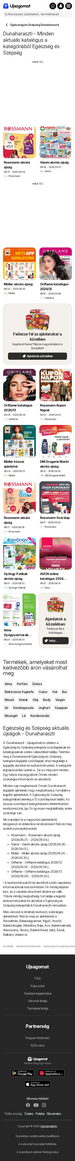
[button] (60, 6)
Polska (40, 1114)
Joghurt (44, 708)
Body (47, 700)
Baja (40, 925)
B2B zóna (37, 1045)
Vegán (60, 700)
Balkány (8, 935)
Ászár (60, 930)
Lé (24, 716)
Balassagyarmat (30, 921)
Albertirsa (29, 925)
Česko (28, 1114)
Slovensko (54, 1114)
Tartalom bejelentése (38, 993)
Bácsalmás (10, 921)
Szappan (61, 708)
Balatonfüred (39, 930)
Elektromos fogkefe (19, 692)
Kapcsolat (37, 986)
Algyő (46, 921)
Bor (64, 692)
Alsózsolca (10, 930)
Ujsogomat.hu (48, 1126)
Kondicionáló (39, 716)
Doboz (37, 684)
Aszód (56, 921)
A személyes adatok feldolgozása (37, 1152)
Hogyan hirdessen (37, 1038)
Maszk (9, 700)
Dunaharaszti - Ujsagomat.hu (25, 743)
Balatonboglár (12, 925)
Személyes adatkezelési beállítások (38, 1136)
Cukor (43, 692)
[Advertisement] (37, 92)
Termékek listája (37, 1008)
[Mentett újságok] (52, 6)
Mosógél (11, 716)
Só (6, 708)
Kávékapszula (23, 708)
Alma (8, 684)
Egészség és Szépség (18, 747)
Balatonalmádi (60, 925)
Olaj (35, 700)
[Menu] (68, 6)
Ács (47, 925)
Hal (54, 692)
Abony (24, 930)
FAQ (37, 978)
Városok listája (37, 1001)
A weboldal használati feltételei (37, 1144)
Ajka (52, 930)
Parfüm (22, 684)
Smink (23, 700)
